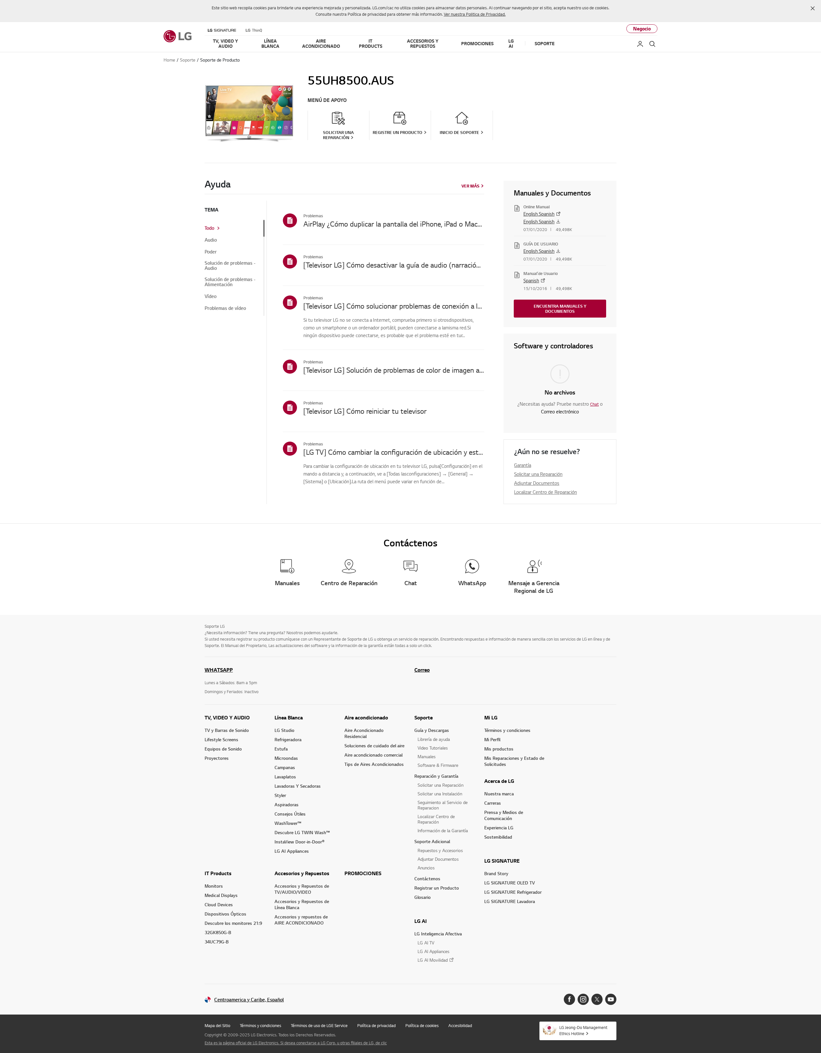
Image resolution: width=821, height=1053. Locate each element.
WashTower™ (288, 823)
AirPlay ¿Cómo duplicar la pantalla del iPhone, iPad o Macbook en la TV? (393, 223)
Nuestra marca (499, 794)
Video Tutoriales (433, 748)
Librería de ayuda (434, 739)
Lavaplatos (285, 777)
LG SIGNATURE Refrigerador (513, 892)
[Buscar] (652, 44)
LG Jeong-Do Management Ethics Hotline (583, 1030)
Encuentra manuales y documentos (560, 308)
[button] (812, 8)
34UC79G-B (217, 942)
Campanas (285, 767)
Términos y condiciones (507, 730)
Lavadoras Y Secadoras (298, 786)
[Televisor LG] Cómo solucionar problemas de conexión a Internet (393, 306)
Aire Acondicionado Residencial (364, 733)
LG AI (420, 921)
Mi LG (490, 717)
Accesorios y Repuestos (302, 873)
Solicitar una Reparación (538, 474)
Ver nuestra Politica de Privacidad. (475, 14)
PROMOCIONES (362, 873)
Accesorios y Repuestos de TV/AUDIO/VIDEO (302, 889)
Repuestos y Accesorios (440, 850)
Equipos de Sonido (223, 749)
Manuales (427, 756)
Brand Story (496, 873)
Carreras (492, 803)
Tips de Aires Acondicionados (374, 764)
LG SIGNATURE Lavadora (509, 901)
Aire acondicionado (366, 717)
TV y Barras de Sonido (227, 730)
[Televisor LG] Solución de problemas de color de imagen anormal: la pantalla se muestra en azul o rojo (393, 370)
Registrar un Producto (436, 888)
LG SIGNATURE (502, 861)
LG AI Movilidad (433, 960)
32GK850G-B (218, 932)
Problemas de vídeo (225, 308)
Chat (594, 404)
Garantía (522, 465)
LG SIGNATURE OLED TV (509, 883)
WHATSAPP (219, 670)
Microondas (286, 758)
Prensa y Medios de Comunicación (503, 815)
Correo (422, 670)
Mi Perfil (492, 739)
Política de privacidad (376, 1025)
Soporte (423, 717)
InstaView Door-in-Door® (300, 842)
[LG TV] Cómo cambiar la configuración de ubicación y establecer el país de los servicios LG (393, 452)
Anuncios (426, 868)
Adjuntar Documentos (536, 483)
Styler (280, 795)
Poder (211, 251)
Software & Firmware (438, 765)
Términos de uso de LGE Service (319, 1025)
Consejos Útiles (290, 814)
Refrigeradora (288, 739)
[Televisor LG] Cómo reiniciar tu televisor (365, 411)
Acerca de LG (499, 781)
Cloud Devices (219, 904)
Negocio (642, 28)
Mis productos (498, 749)
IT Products (218, 873)
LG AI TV (426, 943)
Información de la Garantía (443, 830)
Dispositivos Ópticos (225, 914)
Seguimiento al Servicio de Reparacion (443, 805)
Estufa (281, 749)
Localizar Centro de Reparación (545, 492)
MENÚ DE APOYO (327, 100)
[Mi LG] (640, 44)
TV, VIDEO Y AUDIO (227, 717)
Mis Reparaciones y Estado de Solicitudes (514, 761)
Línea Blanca (289, 717)
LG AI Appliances (292, 851)
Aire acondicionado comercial (373, 755)
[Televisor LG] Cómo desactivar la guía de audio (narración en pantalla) (393, 264)
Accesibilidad (460, 1025)
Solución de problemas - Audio (230, 266)
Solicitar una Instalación (440, 794)
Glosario (422, 897)
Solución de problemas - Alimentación (230, 282)
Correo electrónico (560, 411)
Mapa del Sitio (217, 1025)
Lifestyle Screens (221, 739)
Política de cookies (422, 1025)
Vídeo (210, 296)
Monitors (214, 886)
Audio (211, 240)
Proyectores (217, 758)
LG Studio (284, 730)
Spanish (531, 280)
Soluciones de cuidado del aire (374, 745)
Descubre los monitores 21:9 (233, 923)
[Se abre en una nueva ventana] (569, 999)
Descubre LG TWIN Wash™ (302, 832)
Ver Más (470, 186)
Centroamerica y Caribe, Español (249, 999)
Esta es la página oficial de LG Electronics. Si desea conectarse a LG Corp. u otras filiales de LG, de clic (296, 1043)
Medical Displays (221, 895)
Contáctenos (427, 878)
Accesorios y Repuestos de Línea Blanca (302, 904)
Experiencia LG (498, 828)
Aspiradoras (287, 804)
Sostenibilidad (498, 837)
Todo (209, 228)
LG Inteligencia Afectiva (438, 934)
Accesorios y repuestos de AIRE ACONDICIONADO (301, 920)
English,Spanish (538, 214)
